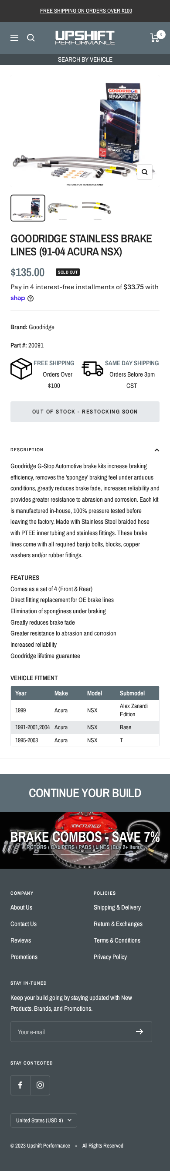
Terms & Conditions (117, 940)
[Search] (31, 38)
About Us (21, 907)
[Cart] (155, 37)
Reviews (20, 940)
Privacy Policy (110, 956)
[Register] (139, 1032)
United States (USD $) (39, 1120)
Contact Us (23, 923)
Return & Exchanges (118, 923)
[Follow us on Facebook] (20, 1085)
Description (27, 450)
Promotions (23, 956)
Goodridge (41, 326)
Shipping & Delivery (117, 907)
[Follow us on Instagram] (40, 1085)
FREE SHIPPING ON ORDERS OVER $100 (86, 10)
